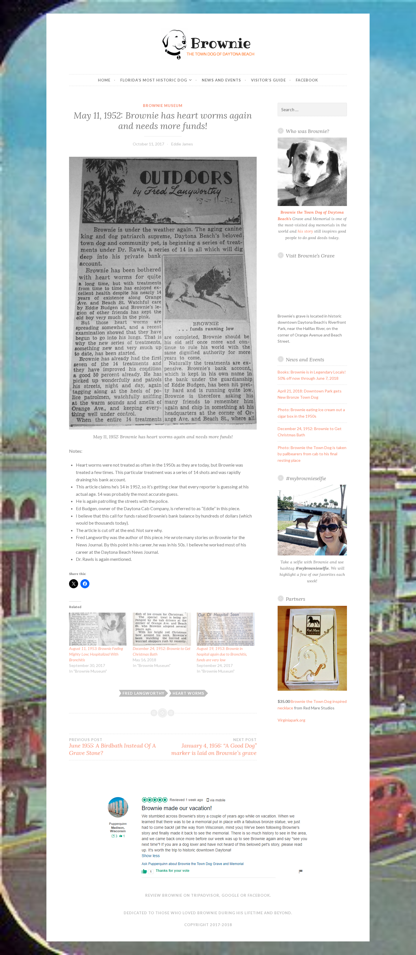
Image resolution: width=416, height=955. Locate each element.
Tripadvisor (205, 895)
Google (230, 895)
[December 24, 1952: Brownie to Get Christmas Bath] (162, 629)
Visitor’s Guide (268, 80)
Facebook (307, 80)
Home (104, 80)
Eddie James (182, 143)
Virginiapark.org (291, 720)
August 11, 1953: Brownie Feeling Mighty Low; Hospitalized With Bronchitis (96, 654)
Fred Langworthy (143, 693)
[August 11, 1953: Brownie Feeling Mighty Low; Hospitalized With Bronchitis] (98, 629)
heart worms (188, 693)
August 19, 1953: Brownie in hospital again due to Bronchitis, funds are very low (222, 654)
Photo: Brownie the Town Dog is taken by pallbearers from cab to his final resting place (312, 454)
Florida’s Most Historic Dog (153, 80)
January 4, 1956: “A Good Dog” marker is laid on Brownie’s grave (213, 747)
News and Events (221, 80)
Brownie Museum (163, 105)
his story (305, 231)
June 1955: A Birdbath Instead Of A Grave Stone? (112, 747)
